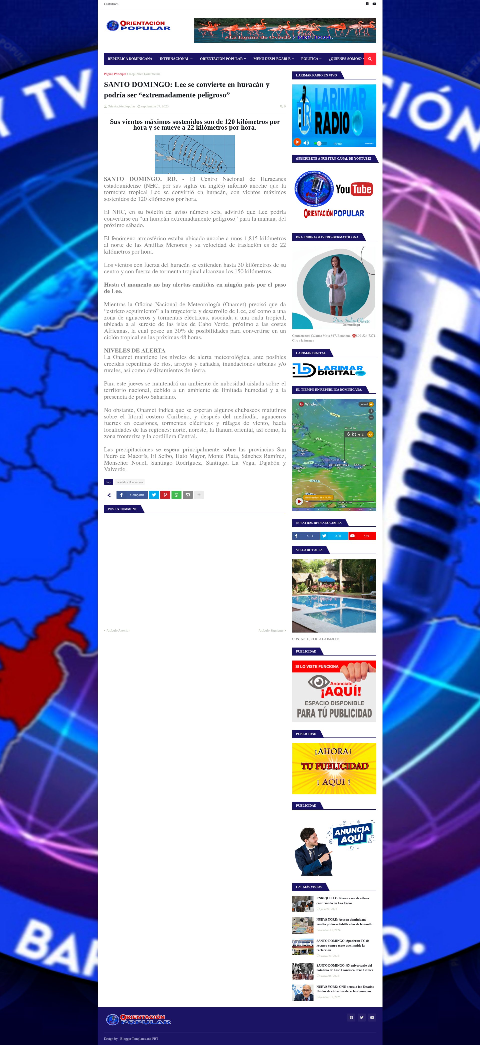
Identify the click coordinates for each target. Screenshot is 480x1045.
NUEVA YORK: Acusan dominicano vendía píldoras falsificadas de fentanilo (344, 922)
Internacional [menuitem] (174, 59)
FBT (155, 1039)
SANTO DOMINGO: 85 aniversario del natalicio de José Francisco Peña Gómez (344, 968)
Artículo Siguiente (271, 630)
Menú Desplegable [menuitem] (272, 59)
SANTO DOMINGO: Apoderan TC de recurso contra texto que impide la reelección (342, 945)
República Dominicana (144, 73)
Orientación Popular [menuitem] (221, 59)
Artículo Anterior (118, 630)
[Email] (188, 495)
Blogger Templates (133, 1039)
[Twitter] (154, 495)
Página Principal (115, 73)
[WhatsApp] (177, 495)
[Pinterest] (165, 495)
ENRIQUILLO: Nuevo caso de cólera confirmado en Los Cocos (342, 900)
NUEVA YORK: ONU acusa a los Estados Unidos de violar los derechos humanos (345, 989)
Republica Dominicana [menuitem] (130, 59)
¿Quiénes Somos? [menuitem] (345, 59)
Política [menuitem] (309, 59)
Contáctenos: (111, 4)
